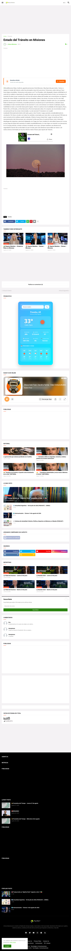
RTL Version (47, 943)
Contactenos (38, 943)
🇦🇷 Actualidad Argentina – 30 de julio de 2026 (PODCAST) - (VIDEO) (31, 505)
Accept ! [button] (7, 946)
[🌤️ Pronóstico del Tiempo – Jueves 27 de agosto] (6, 805)
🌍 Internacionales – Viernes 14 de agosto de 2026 (27, 513)
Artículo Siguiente (63, 290)
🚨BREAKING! (15, 811)
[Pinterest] (31, 221)
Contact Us (46, 941)
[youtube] (33, 932)
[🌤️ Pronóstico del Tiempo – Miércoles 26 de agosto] (6, 821)
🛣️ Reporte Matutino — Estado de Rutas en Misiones (13, 247)
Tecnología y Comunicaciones (40, 948)
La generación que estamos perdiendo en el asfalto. (17, 456)
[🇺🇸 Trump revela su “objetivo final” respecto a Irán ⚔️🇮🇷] (6, 894)
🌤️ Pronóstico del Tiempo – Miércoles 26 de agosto (25, 819)
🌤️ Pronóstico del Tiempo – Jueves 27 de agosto (24, 803)
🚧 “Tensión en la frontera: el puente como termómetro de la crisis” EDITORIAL (18, 473)
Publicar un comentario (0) (35, 284)
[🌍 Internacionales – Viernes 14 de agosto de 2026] (7, 515)
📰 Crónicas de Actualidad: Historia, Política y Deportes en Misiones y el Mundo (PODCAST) (38, 521)
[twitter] (29, 932)
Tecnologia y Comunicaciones (39, 946)
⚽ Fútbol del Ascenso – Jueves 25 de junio (15, 575)
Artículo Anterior (7, 290)
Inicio (4, 36)
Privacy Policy (37, 941)
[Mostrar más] (37, 221)
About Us (29, 941)
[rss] (45, 932)
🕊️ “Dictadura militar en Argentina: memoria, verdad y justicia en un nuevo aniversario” (51, 457)
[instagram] (37, 932)
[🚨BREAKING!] (6, 813)
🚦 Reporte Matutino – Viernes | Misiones (35, 247)
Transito (10, 36)
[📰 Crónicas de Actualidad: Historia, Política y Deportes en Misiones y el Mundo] (7, 523)
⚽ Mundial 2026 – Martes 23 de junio (46, 589)
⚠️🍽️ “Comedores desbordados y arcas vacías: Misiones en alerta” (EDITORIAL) (51, 473)
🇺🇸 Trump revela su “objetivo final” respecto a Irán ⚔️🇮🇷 (26, 892)
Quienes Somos (29, 943)
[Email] (34, 221)
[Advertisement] (35, 20)
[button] (2, 2)
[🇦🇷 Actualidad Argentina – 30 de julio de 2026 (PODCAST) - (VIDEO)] (7, 507)
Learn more (13, 942)
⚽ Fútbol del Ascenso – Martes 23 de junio (15, 589)
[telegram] (41, 932)
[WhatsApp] (27, 221)
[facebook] (26, 932)
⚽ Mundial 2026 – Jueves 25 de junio (46, 575)
